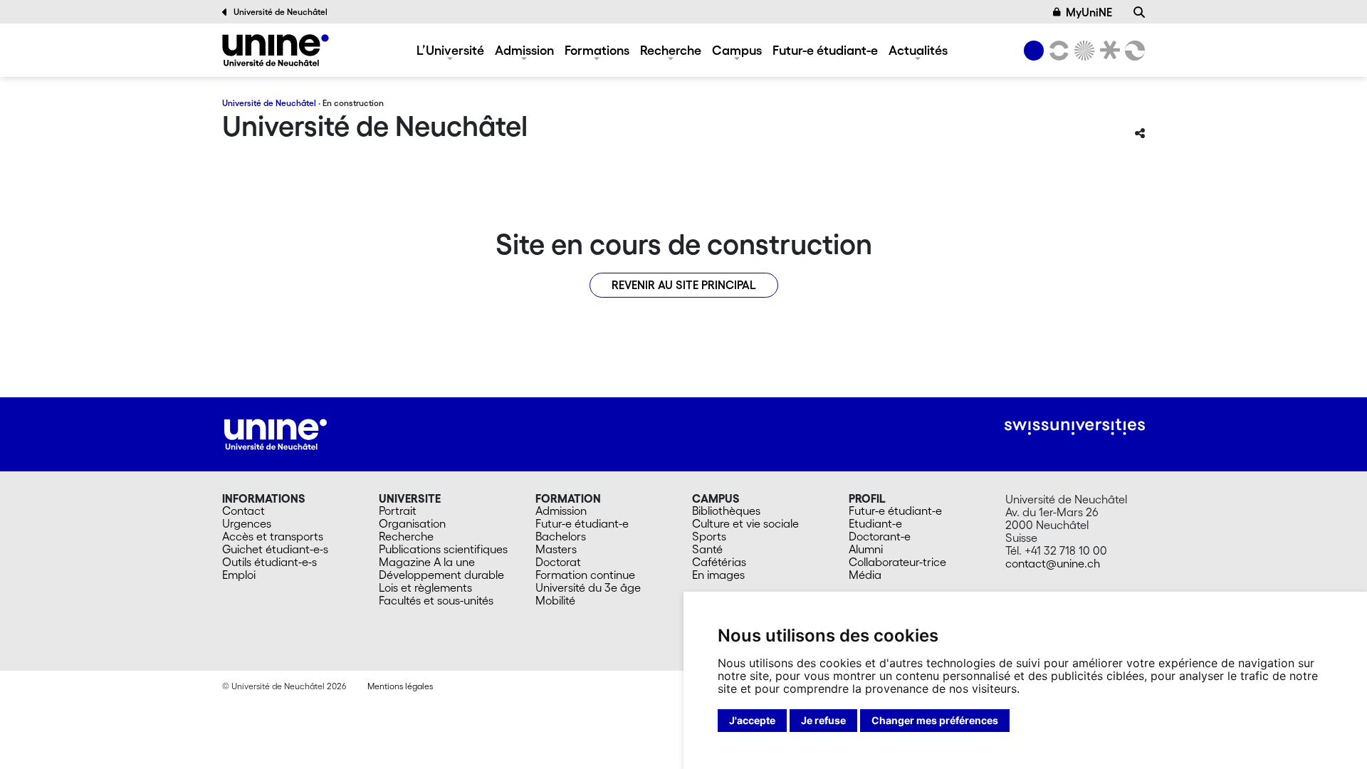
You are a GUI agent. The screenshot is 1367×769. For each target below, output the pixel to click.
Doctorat (558, 561)
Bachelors (560, 536)
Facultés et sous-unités (436, 600)
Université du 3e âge (588, 587)
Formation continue (585, 574)
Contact (243, 510)
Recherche (670, 50)
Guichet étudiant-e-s (275, 549)
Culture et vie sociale (745, 523)
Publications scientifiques (443, 549)
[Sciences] (1082, 51)
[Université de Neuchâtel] (275, 50)
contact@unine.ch (1052, 563)
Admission (524, 50)
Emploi (239, 574)
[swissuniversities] (1075, 427)
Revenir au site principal (684, 284)
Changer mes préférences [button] (934, 720)
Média (865, 574)
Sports (709, 536)
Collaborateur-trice (897, 561)
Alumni (866, 549)
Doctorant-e (880, 536)
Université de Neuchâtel (281, 11)
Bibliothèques (726, 510)
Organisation (412, 523)
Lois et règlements (425, 587)
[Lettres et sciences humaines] (1056, 51)
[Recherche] (1139, 12)
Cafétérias (719, 561)
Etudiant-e (875, 523)
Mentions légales (400, 686)
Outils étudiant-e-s (269, 561)
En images (718, 574)
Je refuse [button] (823, 720)
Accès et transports (272, 536)
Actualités (918, 50)
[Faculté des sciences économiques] (1133, 51)
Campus (737, 50)
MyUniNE (1089, 12)
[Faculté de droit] (1107, 51)
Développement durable (441, 574)
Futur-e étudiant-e (825, 50)
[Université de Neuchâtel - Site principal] (275, 432)
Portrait (398, 510)
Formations (597, 50)
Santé (707, 549)
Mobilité (555, 600)
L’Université (450, 50)
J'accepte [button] (752, 720)
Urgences (246, 523)
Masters (556, 549)
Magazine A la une (427, 561)
